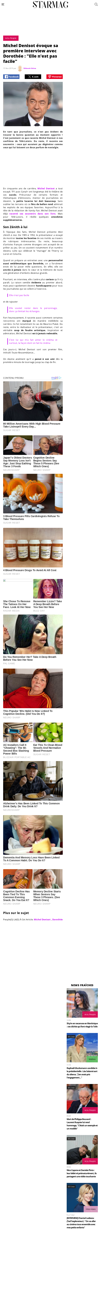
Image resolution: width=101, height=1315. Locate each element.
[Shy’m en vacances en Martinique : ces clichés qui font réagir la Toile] (82, 1003)
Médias (92, 1059)
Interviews (91, 1209)
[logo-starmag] (50, 4)
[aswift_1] (50, 28)
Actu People (90, 1014)
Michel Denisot (46, 188)
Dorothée (57, 919)
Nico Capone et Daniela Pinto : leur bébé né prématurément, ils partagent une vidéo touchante (82, 1173)
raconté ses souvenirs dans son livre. (32, 213)
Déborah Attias (30, 68)
